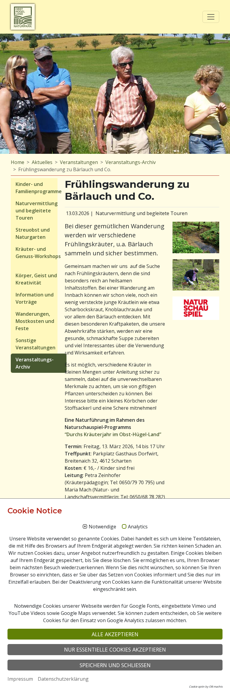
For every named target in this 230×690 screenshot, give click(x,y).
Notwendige (102, 527)
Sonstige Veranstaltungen (35, 344)
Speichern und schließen (115, 665)
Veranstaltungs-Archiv (130, 162)
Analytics (138, 527)
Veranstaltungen (79, 162)
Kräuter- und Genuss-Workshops (38, 253)
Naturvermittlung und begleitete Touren (37, 210)
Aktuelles (42, 162)
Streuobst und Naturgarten (33, 233)
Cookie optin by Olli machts (206, 686)
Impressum (20, 679)
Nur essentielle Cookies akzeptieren (115, 649)
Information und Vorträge (35, 298)
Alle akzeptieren (115, 634)
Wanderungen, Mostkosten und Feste (35, 321)
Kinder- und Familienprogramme (39, 188)
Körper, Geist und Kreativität (36, 279)
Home (17, 162)
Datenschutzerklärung (63, 679)
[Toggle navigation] (210, 17)
